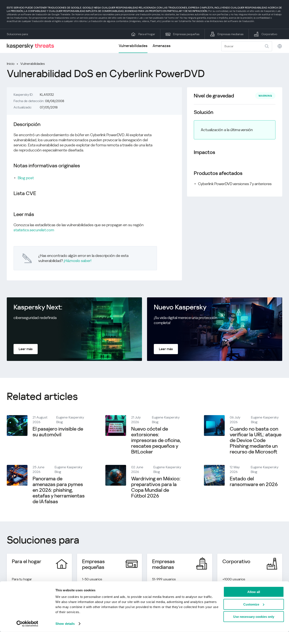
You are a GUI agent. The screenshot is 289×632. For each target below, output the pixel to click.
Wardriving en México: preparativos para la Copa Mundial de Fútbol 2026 (155, 487)
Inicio (10, 64)
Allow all (253, 592)
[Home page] (32, 46)
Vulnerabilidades (133, 45)
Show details (65, 623)
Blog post (26, 178)
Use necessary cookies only (253, 616)
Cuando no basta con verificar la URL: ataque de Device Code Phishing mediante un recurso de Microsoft (255, 440)
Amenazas (162, 45)
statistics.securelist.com (34, 230)
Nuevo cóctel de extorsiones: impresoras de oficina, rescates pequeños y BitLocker (156, 440)
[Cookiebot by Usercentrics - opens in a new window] (27, 624)
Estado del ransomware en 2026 (254, 481)
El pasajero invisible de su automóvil (58, 432)
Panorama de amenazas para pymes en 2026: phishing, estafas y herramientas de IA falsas (59, 490)
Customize (251, 604)
